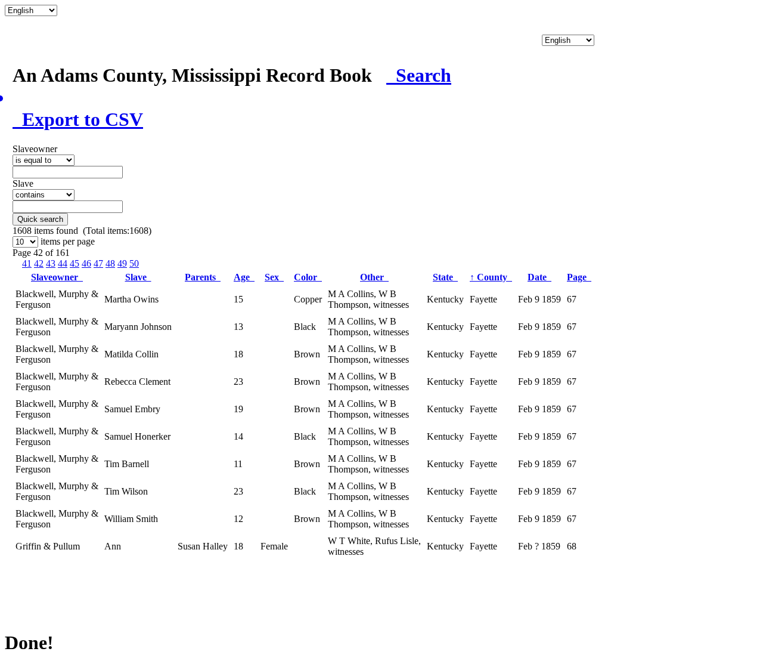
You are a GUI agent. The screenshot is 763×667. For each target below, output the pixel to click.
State (445, 277)
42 (39, 263)
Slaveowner (57, 277)
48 (110, 263)
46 (86, 263)
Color (308, 277)
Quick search (40, 219)
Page (579, 277)
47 (98, 263)
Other (374, 277)
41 (27, 263)
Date (539, 277)
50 (134, 263)
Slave (138, 277)
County (491, 277)
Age (244, 277)
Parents (203, 277)
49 (122, 263)
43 (50, 263)
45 (74, 263)
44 (62, 263)
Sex (274, 277)
